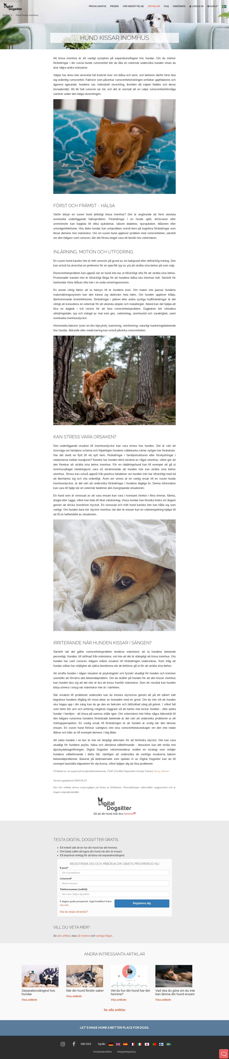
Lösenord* (66, 878)
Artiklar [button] (7, 15)
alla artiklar (63, 935)
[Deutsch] (111, 1044)
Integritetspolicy (126, 1051)
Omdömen (179, 6)
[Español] (125, 1044)
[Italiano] (140, 1044)
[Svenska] (168, 1044)
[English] (118, 1044)
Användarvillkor (102, 1051)
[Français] (132, 1044)
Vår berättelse (133, 6)
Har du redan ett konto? (74, 911)
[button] (224, 6)
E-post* (64, 867)
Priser (114, 6)
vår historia (83, 935)
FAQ (166, 6)
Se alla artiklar (114, 1010)
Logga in (197, 6)
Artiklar (154, 6)
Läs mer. (64, 905)
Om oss (86, 1044)
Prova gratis (97, 6)
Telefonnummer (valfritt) (73, 889)
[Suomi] (161, 1044)
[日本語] (147, 1044)
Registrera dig (142, 903)
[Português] (154, 1044)
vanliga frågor (104, 935)
